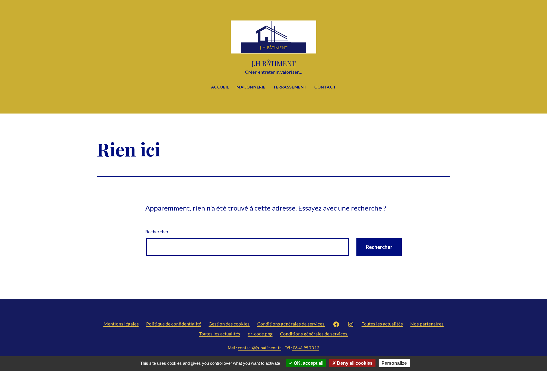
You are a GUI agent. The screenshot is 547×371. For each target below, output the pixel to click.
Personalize (394, 363)
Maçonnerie (251, 86)
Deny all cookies (354, 363)
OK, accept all (308, 363)
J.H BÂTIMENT (274, 63)
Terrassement (290, 86)
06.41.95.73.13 (305, 347)
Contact (325, 86)
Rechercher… (158, 231)
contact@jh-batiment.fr (259, 347)
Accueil (220, 86)
